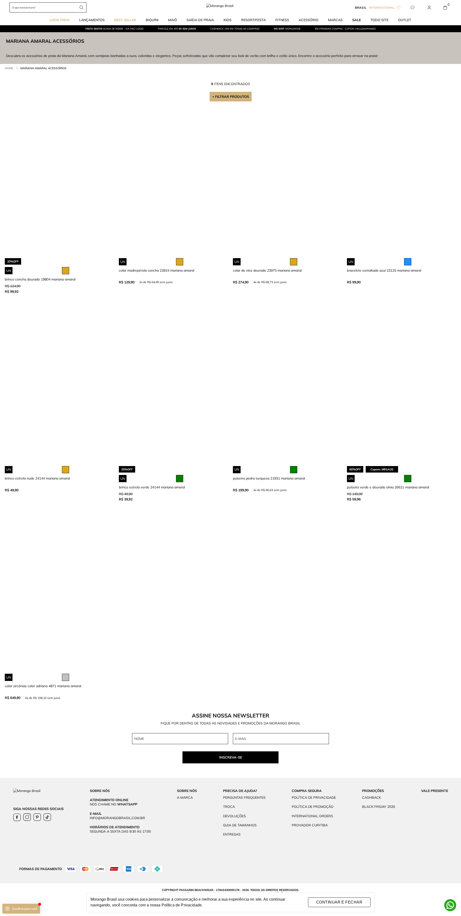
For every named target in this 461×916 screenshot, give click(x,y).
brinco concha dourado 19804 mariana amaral (40, 279)
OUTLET (404, 20)
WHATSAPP (127, 804)
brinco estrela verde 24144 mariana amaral (152, 487)
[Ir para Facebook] (17, 817)
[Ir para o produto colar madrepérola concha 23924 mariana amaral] (173, 183)
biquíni (152, 20)
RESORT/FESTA (253, 20)
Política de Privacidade (182, 905)
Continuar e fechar (339, 902)
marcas (335, 20)
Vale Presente (434, 791)
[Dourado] (65, 270)
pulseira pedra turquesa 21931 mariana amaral (269, 478)
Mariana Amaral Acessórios (43, 68)
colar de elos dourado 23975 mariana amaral (267, 270)
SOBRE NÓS (187, 791)
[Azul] (407, 261)
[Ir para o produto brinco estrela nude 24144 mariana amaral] (59, 391)
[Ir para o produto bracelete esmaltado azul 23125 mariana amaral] (401, 183)
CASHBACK (371, 797)
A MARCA (185, 797)
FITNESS (282, 20)
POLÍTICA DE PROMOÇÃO (313, 806)
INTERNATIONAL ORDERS (312, 816)
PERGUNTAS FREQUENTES (244, 797)
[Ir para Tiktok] (47, 817)
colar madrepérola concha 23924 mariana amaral (156, 270)
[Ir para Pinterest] (37, 817)
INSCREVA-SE (230, 757)
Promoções (373, 791)
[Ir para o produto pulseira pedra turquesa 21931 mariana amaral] (287, 391)
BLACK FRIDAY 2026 (378, 806)
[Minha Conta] (429, 7)
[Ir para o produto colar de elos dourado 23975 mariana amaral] (287, 183)
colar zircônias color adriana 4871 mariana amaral (43, 686)
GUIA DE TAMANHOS (240, 825)
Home (9, 68)
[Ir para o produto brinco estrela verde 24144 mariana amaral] (173, 391)
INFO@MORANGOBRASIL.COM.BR (117, 818)
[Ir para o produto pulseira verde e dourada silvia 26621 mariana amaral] (401, 391)
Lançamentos (92, 20)
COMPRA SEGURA (307, 791)
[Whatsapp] (450, 905)
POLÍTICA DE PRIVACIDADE (314, 797)
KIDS (227, 20)
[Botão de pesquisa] (81, 7)
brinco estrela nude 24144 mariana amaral (37, 478)
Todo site (379, 20)
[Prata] (65, 677)
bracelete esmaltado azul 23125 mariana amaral (384, 270)
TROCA (229, 806)
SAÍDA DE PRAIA (200, 20)
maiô (172, 20)
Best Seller (125, 20)
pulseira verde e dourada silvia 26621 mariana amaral (388, 487)
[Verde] (179, 478)
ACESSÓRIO (308, 20)
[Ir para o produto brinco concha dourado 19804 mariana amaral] (59, 183)
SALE (356, 20)
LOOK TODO (60, 20)
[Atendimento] (412, 7)
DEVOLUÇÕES (234, 816)
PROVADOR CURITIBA (310, 825)
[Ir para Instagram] (27, 817)
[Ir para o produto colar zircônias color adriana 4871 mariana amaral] (59, 599)
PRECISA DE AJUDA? (240, 791)
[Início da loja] (230, 7)
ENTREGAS (232, 834)
